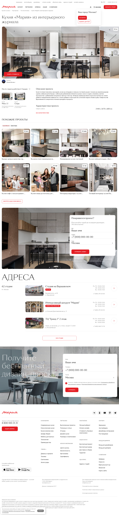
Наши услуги (83, 439)
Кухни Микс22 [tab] (6, 125)
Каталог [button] (20, 7)
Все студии (59, 338)
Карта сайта (103, 470)
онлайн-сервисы (79, 2)
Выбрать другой (84, 21)
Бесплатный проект (85, 444)
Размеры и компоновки (68, 437)
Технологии (44, 439)
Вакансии (102, 468)
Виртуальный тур (104, 465)
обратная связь (57, 2)
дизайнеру (37, 2)
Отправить (71, 390)
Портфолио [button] (28, 7)
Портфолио (63, 420)
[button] (97, 7)
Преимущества (46, 442)
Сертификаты (64, 456)
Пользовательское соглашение (90, 486)
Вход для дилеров (104, 440)
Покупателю (83, 420)
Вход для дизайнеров (106, 445)
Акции (45, 7)
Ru (102, 2)
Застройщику (103, 428)
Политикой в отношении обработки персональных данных (16, 511)
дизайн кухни (9, 481)
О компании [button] (53, 7)
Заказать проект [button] (110, 7)
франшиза (19, 2)
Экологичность (65, 451)
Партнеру (101, 420)
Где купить (82, 459)
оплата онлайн (46, 2)
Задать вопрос (10, 428)
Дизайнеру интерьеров (106, 431)
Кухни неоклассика (47, 431)
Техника (43, 456)
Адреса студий (84, 464)
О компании (102, 454)
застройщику (28, 2)
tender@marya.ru (46, 482)
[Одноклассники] (99, 413)
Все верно (82, 17)
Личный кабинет (84, 425)
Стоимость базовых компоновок (86, 432)
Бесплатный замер (85, 447)
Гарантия (82, 453)
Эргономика (64, 453)
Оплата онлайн (84, 428)
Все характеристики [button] (42, 113)
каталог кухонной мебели (19, 481)
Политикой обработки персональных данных (94, 260)
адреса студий (67, 2)
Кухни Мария (45, 420)
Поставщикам (103, 434)
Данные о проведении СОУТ (49, 486)
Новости (101, 462)
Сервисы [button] (38, 7)
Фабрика (101, 459)
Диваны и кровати (47, 453)
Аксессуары (45, 462)
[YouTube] (105, 413)
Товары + (43, 449)
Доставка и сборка (85, 450)
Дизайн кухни (64, 434)
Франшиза (102, 425)
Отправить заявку (80, 251)
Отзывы (63, 431)
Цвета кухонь (64, 448)
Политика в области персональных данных (93, 489)
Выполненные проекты (67, 425)
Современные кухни (47, 425)
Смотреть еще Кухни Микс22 (12, 201)
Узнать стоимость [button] (13, 74)
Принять (40, 510)
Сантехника (45, 459)
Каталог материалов (66, 443)
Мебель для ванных (47, 437)
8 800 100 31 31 (112, 2)
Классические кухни (47, 428)
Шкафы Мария (45, 434)
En (104, 2)
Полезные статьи (66, 428)
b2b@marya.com (86, 482)
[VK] (94, 413)
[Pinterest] (110, 413)
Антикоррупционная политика (89, 493)
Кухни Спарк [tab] (14, 125)
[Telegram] (115, 413)
